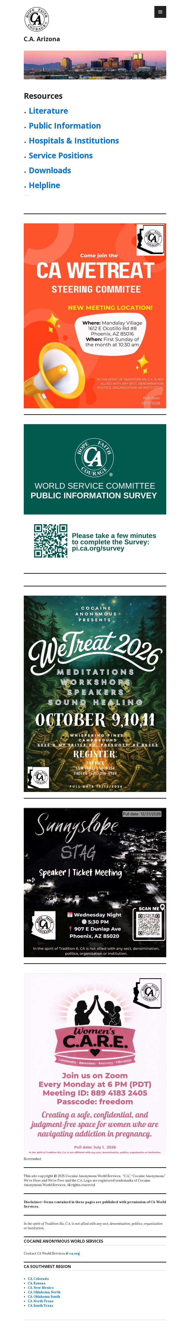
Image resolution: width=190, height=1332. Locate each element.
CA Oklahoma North (44, 1292)
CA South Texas (40, 1305)
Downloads (50, 170)
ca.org (74, 1253)
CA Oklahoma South (44, 1297)
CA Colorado (38, 1279)
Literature (48, 110)
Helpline (44, 185)
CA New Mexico (41, 1288)
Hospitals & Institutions (74, 140)
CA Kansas (36, 1283)
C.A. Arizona (42, 38)
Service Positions (61, 155)
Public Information (65, 125)
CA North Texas (40, 1301)
